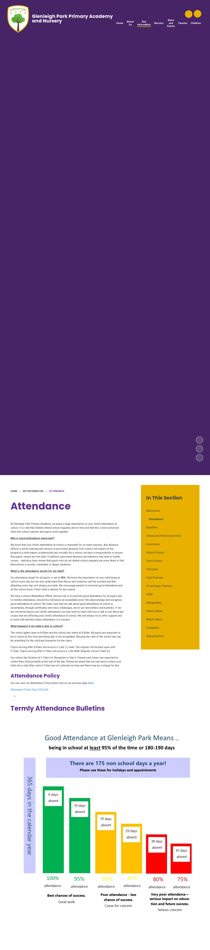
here (91, 683)
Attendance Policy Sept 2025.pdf (29, 689)
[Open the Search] (188, 14)
